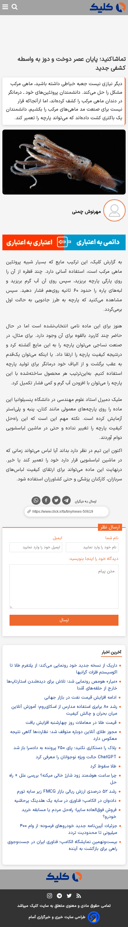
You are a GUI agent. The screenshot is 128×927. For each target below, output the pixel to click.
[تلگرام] (66, 501)
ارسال (64, 620)
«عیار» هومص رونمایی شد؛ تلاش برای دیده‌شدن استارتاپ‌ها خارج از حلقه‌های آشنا (62, 685)
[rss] (79, 896)
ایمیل (57, 538)
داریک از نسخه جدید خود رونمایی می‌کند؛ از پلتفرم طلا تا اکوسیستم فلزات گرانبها (63, 669)
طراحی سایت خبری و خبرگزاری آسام (57, 917)
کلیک (34, 906)
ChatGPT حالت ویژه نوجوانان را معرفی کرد (76, 757)
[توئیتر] (56, 501)
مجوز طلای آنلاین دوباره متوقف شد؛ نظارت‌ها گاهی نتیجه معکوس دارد (63, 735)
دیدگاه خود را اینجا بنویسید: (93, 559)
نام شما (111, 538)
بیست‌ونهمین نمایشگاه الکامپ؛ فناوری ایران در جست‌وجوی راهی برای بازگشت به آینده (62, 845)
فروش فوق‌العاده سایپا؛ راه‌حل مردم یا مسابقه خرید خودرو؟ (69, 813)
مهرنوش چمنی (86, 211)
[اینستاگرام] (49, 897)
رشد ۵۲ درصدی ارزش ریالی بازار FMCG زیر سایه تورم (66, 791)
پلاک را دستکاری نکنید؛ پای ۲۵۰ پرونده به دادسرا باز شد (64, 748)
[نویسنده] (114, 211)
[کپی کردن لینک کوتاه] (64, 511)
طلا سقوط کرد (103, 766)
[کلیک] (108, 7)
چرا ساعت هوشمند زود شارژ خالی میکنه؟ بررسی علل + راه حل (63, 779)
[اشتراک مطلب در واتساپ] (36, 500)
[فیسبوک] (46, 501)
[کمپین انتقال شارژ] (64, 242)
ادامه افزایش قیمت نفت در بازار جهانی (80, 697)
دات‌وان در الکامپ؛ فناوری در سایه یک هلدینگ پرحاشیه (65, 800)
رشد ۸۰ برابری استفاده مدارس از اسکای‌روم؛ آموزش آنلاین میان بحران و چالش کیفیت (64, 710)
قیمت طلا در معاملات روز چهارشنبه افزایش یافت (71, 722)
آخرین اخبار (111, 652)
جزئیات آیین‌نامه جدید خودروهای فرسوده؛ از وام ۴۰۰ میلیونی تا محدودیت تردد (68, 829)
